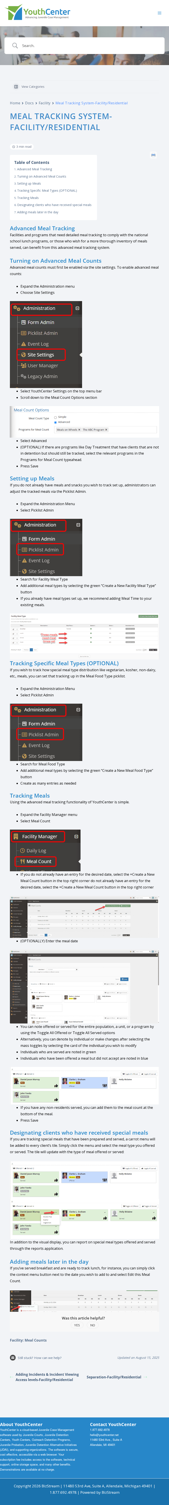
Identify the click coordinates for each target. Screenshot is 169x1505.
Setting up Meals (29, 183)
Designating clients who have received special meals (54, 205)
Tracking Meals (28, 198)
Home (15, 103)
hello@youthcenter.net (104, 1435)
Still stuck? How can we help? (40, 1357)
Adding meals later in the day (37, 212)
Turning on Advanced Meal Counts (41, 176)
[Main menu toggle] (160, 13)
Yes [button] (77, 1325)
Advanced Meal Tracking (34, 169)
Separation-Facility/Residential (114, 1377)
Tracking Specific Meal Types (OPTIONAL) (47, 190)
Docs (29, 103)
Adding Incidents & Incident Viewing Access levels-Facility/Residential (47, 1377)
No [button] (92, 1325)
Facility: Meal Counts (28, 1340)
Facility (45, 103)
